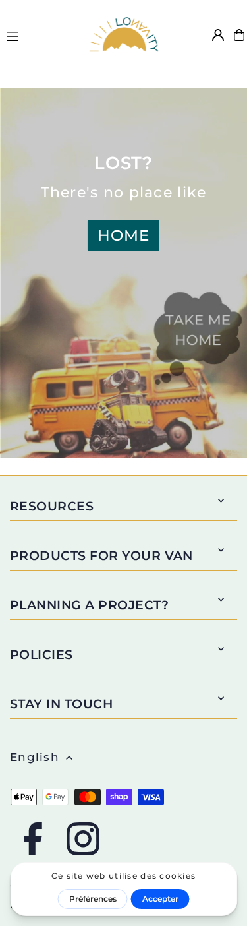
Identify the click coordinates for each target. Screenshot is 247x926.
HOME (123, 235)
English (34, 757)
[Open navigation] (39, 34)
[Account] (218, 35)
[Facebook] (32, 839)
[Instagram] (83, 839)
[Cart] (239, 35)
